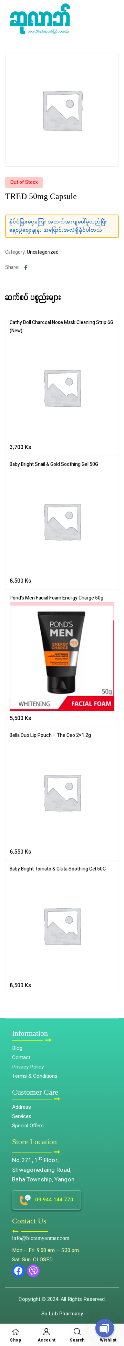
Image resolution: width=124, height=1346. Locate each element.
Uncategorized (43, 252)
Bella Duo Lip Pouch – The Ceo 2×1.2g (50, 735)
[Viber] (33, 1270)
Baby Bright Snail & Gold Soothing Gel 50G (54, 464)
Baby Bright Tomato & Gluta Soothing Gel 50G (58, 869)
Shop (15, 1340)
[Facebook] (18, 1270)
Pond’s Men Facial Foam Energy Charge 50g (56, 598)
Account (47, 1340)
